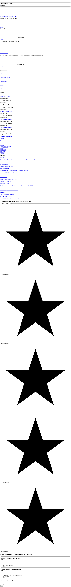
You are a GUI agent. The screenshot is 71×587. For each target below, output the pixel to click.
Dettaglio (3, 584)
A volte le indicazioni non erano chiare (9, 573)
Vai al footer (8, 0)
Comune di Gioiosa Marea (6, 111)
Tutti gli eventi (3, 102)
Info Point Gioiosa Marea (6, 119)
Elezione (1, 148)
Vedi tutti (2, 153)
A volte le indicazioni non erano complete (10, 574)
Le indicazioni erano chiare (7, 561)
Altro (3, 566)
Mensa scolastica (3, 150)
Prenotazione (2, 151)
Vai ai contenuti (3, 0)
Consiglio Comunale (4, 147)
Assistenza (2, 145)
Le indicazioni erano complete (8, 563)
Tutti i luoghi (3, 131)
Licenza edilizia (3, 149)
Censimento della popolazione (5, 146)
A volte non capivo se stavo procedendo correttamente (12, 575)
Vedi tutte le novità (4, 70)
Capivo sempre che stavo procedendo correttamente (12, 564)
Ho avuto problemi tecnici (7, 576)
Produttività (2, 152)
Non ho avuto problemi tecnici (8, 565)
